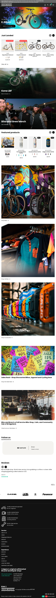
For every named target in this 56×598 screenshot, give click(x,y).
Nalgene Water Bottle (48, 151)
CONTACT (4, 561)
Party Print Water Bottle (21, 152)
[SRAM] (50, 494)
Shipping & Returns (6, 537)
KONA (48, 53)
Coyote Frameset (21, 55)
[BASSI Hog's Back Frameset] (7, 45)
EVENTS (3, 544)
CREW (3, 535)
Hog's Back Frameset (7, 55)
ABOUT (3, 559)
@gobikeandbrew (6, 439)
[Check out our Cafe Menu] (28, 405)
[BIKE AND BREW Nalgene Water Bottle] (48, 142)
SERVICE (3, 539)
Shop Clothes (5, 279)
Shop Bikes (4, 220)
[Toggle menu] (53, 5)
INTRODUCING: (5, 546)
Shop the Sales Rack (6, 382)
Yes (43, 596)
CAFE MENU (4, 556)
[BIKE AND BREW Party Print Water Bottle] (21, 142)
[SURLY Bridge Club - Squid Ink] (34, 45)
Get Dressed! (4, 124)
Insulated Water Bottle (35, 151)
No (46, 596)
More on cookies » (51, 596)
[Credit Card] (46, 594)
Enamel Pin (8, 151)
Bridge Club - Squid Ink (35, 55)
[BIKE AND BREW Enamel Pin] (7, 142)
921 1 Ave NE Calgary (6, 574)
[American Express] (53, 594)
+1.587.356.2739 (5, 575)
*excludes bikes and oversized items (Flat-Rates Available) (19, 2)
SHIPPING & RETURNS (6, 565)
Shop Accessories (6, 337)
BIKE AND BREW (8, 150)
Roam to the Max (7, 26)
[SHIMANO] (34, 494)
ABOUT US (4, 533)
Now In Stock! (5, 94)
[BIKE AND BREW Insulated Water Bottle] (34, 142)
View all (4, 64)
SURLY (35, 53)
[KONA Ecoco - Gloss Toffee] (48, 45)
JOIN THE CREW (5, 563)
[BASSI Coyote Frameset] (21, 45)
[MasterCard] (48, 594)
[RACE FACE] (18, 494)
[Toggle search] (47, 5)
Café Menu (4, 542)
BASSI (8, 53)
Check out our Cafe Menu (8, 428)
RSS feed (32, 589)
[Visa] (51, 594)
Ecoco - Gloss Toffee (48, 55)
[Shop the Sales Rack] (28, 360)
